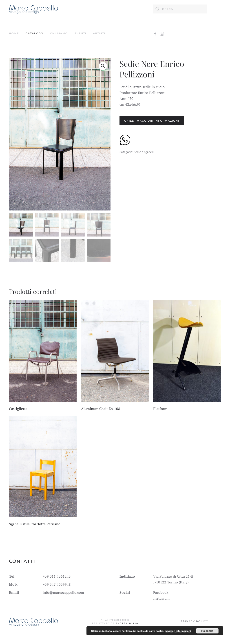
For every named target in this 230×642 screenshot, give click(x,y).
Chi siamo (59, 33)
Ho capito (207, 631)
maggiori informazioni (178, 631)
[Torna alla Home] (33, 9)
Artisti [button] (99, 33)
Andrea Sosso (127, 623)
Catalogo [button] (34, 33)
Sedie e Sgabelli (144, 152)
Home (14, 33)
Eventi (80, 33)
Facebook (160, 592)
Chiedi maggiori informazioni (151, 120)
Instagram (161, 598)
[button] (103, 66)
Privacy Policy (194, 621)
